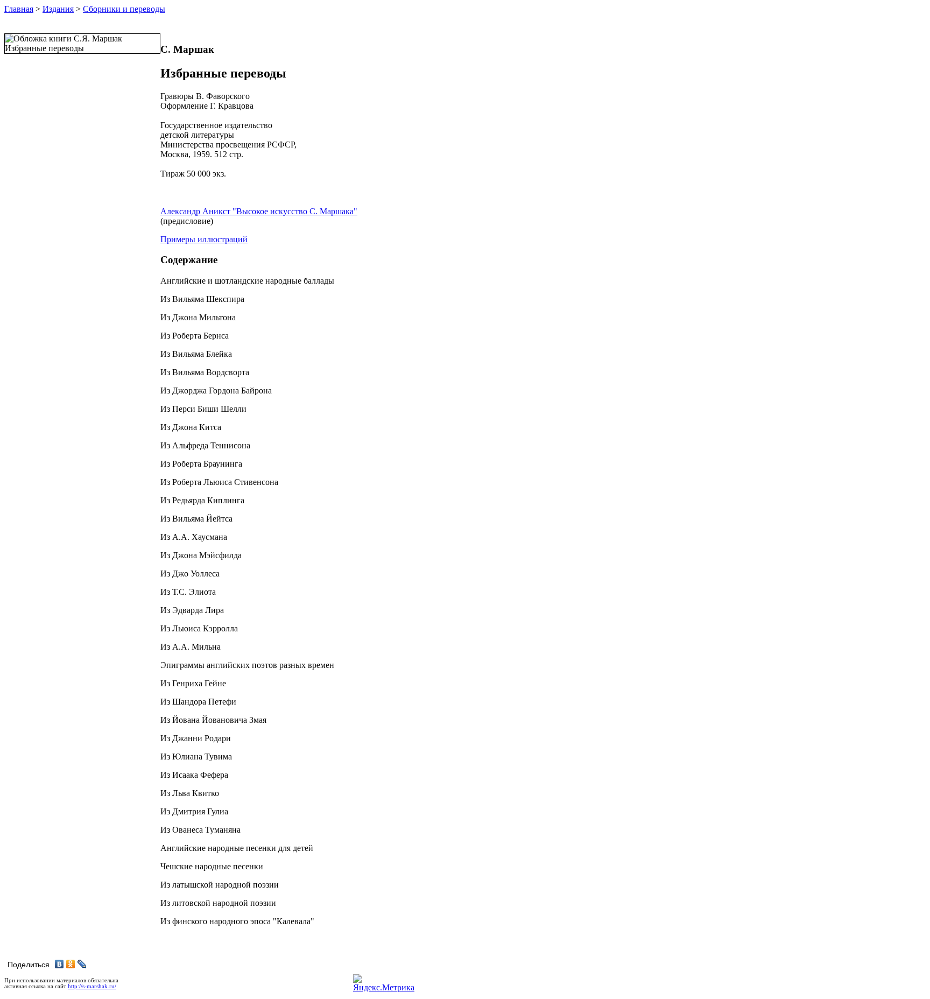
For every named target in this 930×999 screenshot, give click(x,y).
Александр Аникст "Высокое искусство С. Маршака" (258, 211)
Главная (18, 8)
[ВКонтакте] (59, 964)
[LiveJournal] (82, 964)
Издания (58, 8)
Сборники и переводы (124, 8)
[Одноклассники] (70, 964)
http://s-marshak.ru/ (92, 986)
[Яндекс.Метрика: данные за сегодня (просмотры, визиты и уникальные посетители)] (383, 983)
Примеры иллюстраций (204, 239)
